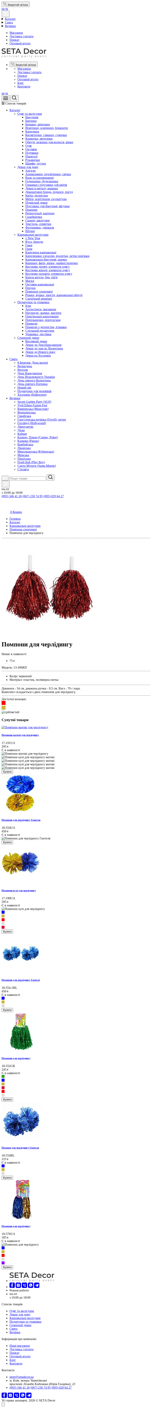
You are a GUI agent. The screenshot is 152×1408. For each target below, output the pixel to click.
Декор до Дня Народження (43, 345)
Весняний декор (36, 341)
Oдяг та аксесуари (29, 113)
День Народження (29, 373)
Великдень (24, 366)
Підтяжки (31, 152)
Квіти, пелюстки (36, 195)
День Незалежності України (36, 377)
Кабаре (22, 433)
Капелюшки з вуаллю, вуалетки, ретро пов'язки (57, 256)
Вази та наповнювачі (39, 177)
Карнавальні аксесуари (32, 234)
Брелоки (31, 120)
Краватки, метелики (39, 138)
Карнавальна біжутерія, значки (46, 259)
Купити (7, 771)
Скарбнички (33, 216)
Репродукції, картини (39, 213)
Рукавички (32, 160)
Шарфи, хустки (35, 163)
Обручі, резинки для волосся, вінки (49, 142)
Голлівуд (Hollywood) (31, 423)
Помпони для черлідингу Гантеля (21, 819)
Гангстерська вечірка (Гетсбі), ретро (41, 419)
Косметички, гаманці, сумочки (46, 135)
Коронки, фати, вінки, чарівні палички (51, 263)
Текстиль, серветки (38, 224)
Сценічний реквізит (38, 298)
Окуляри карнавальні (39, 284)
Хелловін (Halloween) (32, 394)
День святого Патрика (32, 384)
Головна (15, 518)
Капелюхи (32, 131)
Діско (21, 430)
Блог (20, 83)
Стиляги (23, 469)
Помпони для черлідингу (16, 1058)
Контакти (23, 86)
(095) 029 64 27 (54, 496)
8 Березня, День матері (32, 362)
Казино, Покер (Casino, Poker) (37, 437)
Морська (23, 455)
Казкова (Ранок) (28, 441)
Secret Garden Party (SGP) (34, 401)
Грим (28, 249)
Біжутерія (31, 117)
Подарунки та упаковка (33, 302)
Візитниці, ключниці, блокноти (46, 128)
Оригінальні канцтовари (42, 316)
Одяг (28, 145)
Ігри (28, 305)
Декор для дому (27, 167)
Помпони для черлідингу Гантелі (21, 980)
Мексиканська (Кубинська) (35, 451)
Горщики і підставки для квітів (46, 184)
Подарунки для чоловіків (34, 391)
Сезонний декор (28, 337)
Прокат (14, 39)
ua (3, 8)
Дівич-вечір (25, 426)
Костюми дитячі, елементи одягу (47, 266)
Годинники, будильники (41, 181)
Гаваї (28, 245)
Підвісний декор (36, 202)
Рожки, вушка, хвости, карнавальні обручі (53, 295)
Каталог (10, 19)
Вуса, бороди (34, 241)
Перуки (30, 288)
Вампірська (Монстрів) (32, 409)
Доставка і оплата (21, 36)
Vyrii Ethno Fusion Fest (32, 405)
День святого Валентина (34, 380)
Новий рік (24, 387)
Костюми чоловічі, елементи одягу (48, 273)
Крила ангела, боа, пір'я (41, 277)
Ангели (30, 170)
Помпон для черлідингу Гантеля (20, 1147)
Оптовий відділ (20, 43)
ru (6, 8)
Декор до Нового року (40, 352)
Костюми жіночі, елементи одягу (47, 270)
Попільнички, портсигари (43, 320)
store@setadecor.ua (22, 1377)
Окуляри (31, 149)
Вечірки (10, 26)
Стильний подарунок (39, 330)
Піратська (24, 458)
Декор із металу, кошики (41, 188)
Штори (30, 231)
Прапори (31, 209)
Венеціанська (26, 412)
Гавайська (24, 416)
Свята (9, 22)
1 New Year (32, 238)
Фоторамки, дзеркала (39, 227)
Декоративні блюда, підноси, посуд (49, 192)
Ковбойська (25, 444)
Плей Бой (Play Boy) (31, 462)
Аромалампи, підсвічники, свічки (48, 174)
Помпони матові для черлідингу (20, 735)
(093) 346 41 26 (12, 496)
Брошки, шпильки (37, 124)
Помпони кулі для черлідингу (19, 890)
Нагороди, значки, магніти (43, 313)
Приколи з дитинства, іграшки (46, 327)
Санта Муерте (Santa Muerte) (36, 465)
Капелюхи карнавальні (40, 252)
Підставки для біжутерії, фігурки (47, 206)
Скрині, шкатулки (37, 220)
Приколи (31, 323)
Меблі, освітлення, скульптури (46, 199)
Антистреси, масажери (40, 309)
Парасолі (31, 156)
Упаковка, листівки (38, 334)
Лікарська (24, 448)
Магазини (16, 32)
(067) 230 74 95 (33, 496)
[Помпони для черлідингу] (50, 634)
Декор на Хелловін (38, 355)
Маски (29, 281)
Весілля (22, 369)
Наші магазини (20, 1345)
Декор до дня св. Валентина (44, 348)
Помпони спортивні (39, 291)
